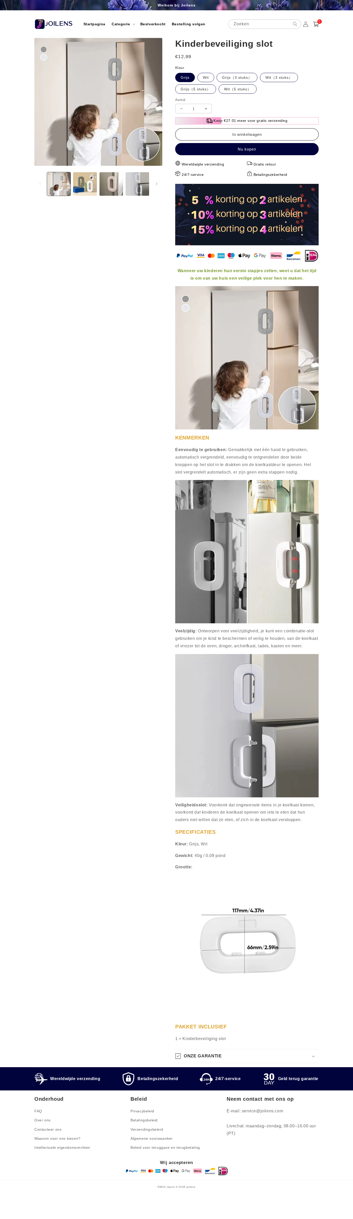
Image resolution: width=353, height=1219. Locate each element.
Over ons (42, 1120)
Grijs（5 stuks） (196, 89)
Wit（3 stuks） (279, 77)
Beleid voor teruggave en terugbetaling (165, 1147)
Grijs (185, 77)
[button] (123, 24)
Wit (206, 77)
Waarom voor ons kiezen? (57, 1138)
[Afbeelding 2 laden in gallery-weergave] (85, 184)
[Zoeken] (295, 24)
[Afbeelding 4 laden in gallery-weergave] (137, 184)
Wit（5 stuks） (237, 89)
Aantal (180, 100)
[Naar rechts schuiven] (156, 184)
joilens (191, 1186)
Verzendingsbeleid (147, 1129)
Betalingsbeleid (144, 1120)
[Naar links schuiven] (40, 184)
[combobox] (264, 24)
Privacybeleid (142, 1111)
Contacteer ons (48, 1129)
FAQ (38, 1111)
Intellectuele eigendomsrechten (62, 1147)
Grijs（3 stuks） (237, 77)
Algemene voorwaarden (152, 1138)
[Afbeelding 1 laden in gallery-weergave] (59, 184)
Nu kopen (247, 149)
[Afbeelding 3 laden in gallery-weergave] (111, 184)
